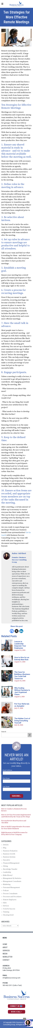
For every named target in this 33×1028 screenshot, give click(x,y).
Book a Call (16, 1012)
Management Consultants (12, 881)
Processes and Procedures (12, 897)
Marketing (6, 884)
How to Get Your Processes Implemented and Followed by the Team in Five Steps (16, 816)
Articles (6, 845)
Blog (4, 848)
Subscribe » (16, 796)
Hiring (5, 866)
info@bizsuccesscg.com (11, 978)
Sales (5, 903)
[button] (30, 735)
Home (5, 944)
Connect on (15, 1006)
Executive (6, 860)
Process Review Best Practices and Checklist (13, 822)
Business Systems (9, 857)
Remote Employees (9, 900)
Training (6, 912)
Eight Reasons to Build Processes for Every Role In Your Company (14, 834)
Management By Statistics (12, 878)
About (5, 947)
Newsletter (7, 957)
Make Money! (8, 875)
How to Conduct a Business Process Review (14, 810)
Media (5, 954)
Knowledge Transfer (10, 869)
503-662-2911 (7, 985)
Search (3, 731)
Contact (6, 960)
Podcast (6, 890)
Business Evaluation (10, 851)
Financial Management (11, 863)
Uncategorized (8, 915)
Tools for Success (9, 909)
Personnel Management (11, 887)
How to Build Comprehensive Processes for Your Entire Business (15, 828)
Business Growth (9, 854)
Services (6, 906)
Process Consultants (10, 894)
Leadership (7, 872)
